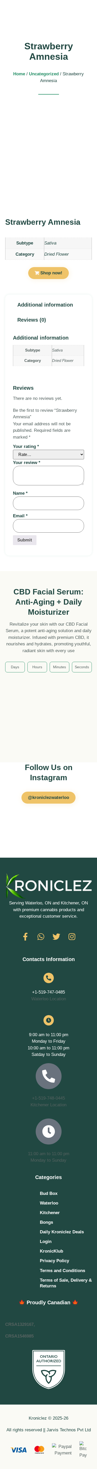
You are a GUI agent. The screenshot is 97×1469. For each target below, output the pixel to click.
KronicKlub (51, 1251)
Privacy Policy (54, 1260)
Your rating (26, 446)
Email (20, 515)
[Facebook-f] (25, 937)
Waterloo (49, 1203)
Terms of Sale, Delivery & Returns (66, 1283)
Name (20, 493)
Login (45, 1241)
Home (19, 73)
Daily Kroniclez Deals (62, 1231)
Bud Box (48, 1193)
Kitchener (50, 1212)
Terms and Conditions (62, 1270)
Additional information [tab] (45, 305)
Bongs (46, 1222)
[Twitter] (56, 937)
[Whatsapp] (41, 937)
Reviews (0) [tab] (31, 320)
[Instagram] (72, 937)
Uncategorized (44, 73)
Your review (26, 462)
